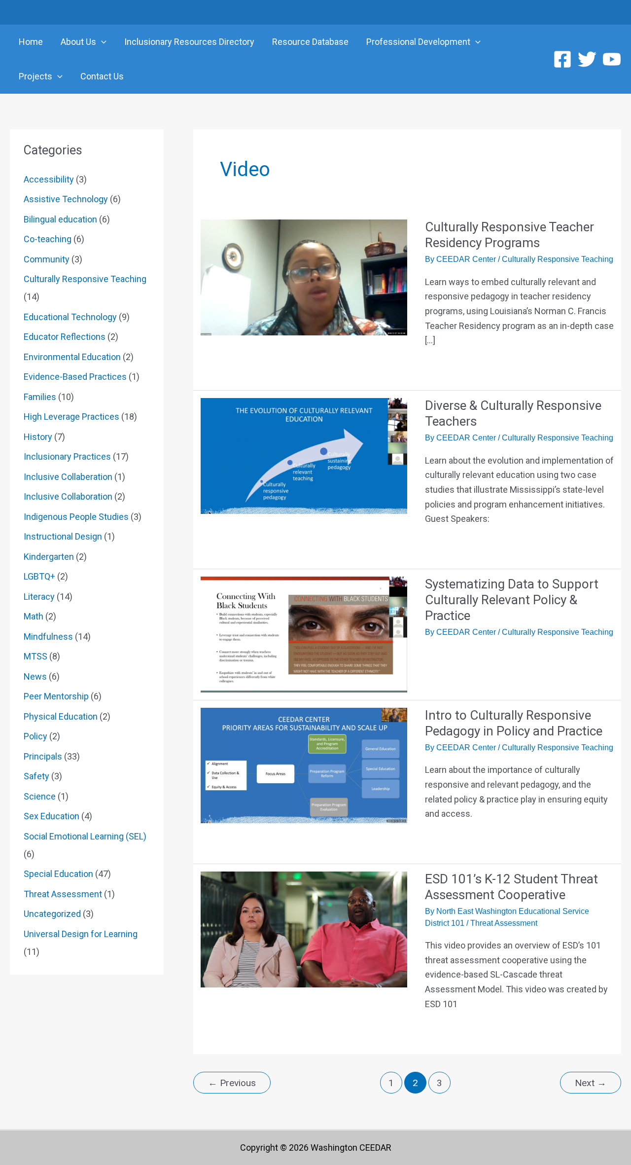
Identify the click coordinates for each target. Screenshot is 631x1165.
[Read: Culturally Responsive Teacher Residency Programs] (304, 276)
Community (47, 259)
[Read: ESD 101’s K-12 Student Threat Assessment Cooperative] (304, 928)
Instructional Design (63, 536)
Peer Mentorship (56, 696)
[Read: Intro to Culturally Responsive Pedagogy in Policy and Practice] (304, 765)
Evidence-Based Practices (75, 376)
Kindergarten (49, 556)
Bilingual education (60, 219)
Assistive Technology (66, 199)
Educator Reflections (64, 336)
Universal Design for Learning (81, 934)
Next (590, 1083)
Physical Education (61, 716)
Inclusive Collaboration (68, 496)
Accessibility (49, 179)
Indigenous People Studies (76, 516)
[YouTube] (611, 59)
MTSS (35, 656)
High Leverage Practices (71, 416)
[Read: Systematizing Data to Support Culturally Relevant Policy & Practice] (304, 633)
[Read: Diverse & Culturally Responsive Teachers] (304, 455)
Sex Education (51, 816)
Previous (232, 1083)
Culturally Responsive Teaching (85, 279)
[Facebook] (562, 59)
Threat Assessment (63, 894)
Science (40, 796)
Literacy (39, 596)
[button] (101, 42)
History (38, 437)
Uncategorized (52, 914)
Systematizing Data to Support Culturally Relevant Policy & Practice (511, 600)
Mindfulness (48, 636)
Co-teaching (47, 239)
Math (33, 616)
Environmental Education (72, 357)
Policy (35, 736)
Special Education (58, 874)
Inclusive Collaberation (68, 477)
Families (40, 397)
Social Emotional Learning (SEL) (85, 836)
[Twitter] (587, 59)
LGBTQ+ (39, 576)
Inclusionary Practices (67, 456)
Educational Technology (70, 317)
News (35, 676)
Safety (36, 776)
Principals (43, 756)
